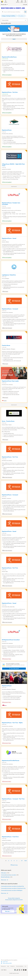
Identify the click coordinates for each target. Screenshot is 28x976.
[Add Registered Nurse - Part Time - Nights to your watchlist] (26, 709)
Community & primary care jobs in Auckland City (12, 886)
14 (21, 860)
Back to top (15, 865)
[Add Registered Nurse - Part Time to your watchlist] (26, 444)
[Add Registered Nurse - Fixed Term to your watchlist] (26, 823)
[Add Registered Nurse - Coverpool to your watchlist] (26, 296)
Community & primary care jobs (8, 875)
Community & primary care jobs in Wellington (11, 890)
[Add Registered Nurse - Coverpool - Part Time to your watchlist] (26, 786)
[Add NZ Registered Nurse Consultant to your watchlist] (26, 627)
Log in (25, 2)
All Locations (21, 15)
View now (7, 911)
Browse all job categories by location (14, 899)
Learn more (5, 961)
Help (8, 966)
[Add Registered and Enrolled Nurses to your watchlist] (26, 747)
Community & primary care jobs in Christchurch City (13, 888)
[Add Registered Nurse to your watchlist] (26, 117)
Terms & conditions (19, 966)
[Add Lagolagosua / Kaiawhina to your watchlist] (26, 262)
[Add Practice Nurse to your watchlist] (26, 332)
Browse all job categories (14, 898)
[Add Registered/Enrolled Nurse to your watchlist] (26, 44)
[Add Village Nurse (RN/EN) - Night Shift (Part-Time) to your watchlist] (26, 151)
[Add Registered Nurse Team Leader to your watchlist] (26, 368)
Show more (4, 879)
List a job (25, 4)
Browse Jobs (4, 4)
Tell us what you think (7, 963)
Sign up (22, 2)
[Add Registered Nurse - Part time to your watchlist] (26, 79)
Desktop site (3, 966)
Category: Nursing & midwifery (9, 16)
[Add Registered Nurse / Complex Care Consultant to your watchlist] (26, 190)
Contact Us (12, 966)
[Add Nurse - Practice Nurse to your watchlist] (26, 408)
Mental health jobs (5, 877)
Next (25, 860)
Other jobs (3, 872)
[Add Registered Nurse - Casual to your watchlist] (26, 225)
